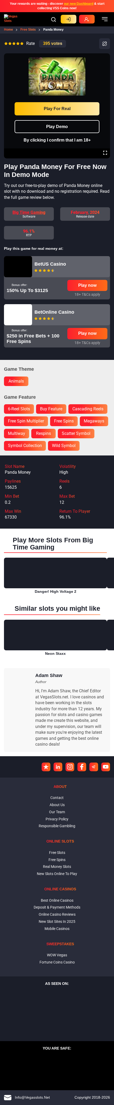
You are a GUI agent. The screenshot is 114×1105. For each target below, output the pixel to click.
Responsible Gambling (57, 826)
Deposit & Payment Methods (57, 907)
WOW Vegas (57, 955)
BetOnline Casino (54, 312)
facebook (81, 767)
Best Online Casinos (57, 900)
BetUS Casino (50, 264)
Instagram (69, 767)
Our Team (57, 812)
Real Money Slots (57, 866)
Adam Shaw (48, 675)
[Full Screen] (105, 153)
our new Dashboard (78, 4)
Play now (87, 285)
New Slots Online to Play (57, 874)
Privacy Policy (57, 819)
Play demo (57, 126)
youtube (105, 767)
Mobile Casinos (57, 929)
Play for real (57, 108)
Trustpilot (46, 767)
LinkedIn (58, 767)
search (53, 19)
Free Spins (57, 860)
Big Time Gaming (28, 212)
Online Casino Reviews (57, 914)
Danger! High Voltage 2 (55, 591)
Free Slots (57, 852)
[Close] (105, 57)
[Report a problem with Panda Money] (104, 43)
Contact (57, 798)
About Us (57, 805)
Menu (105, 19)
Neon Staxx (55, 653)
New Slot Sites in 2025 (57, 921)
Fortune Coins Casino (57, 962)
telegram (93, 767)
